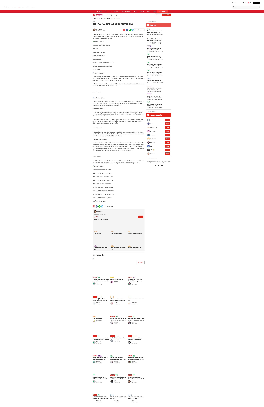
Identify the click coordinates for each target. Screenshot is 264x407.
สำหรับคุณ (99, 11)
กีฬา (106, 11)
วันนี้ (5, 7)
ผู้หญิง (148, 11)
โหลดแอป (235, 3)
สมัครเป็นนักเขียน (166, 15)
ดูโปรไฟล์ (96, 217)
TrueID (8, 3)
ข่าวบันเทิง (116, 11)
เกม (23, 7)
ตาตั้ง (27, 7)
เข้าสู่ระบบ (256, 3)
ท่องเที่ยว (142, 11)
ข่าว (110, 11)
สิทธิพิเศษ (14, 7)
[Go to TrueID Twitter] (159, 165)
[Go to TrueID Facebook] (155, 165)
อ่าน (19, 7)
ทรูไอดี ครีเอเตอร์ (163, 11)
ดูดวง (154, 11)
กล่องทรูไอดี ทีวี (243, 3)
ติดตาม (140, 217)
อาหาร (135, 11)
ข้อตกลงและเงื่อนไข (151, 161)
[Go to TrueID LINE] (162, 165)
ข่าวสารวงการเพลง (126, 11)
